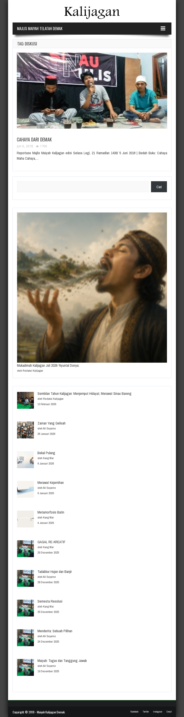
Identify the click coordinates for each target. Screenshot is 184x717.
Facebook (134, 711)
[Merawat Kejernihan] (25, 490)
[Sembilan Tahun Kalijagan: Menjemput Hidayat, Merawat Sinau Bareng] (25, 401)
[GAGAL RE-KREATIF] (25, 549)
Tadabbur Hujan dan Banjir (54, 571)
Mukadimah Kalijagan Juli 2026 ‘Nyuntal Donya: (48, 365)
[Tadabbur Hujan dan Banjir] (25, 579)
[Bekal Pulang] (25, 460)
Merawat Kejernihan (50, 482)
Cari (159, 186)
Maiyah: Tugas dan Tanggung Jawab (62, 660)
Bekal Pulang (46, 452)
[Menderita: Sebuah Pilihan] (25, 638)
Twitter (146, 711)
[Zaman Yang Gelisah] (25, 431)
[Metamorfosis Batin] (25, 520)
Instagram (157, 711)
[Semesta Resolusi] (25, 609)
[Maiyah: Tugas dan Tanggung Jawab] (25, 668)
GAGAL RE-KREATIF (51, 541)
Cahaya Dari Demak (34, 139)
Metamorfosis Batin (50, 512)
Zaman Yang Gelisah (51, 423)
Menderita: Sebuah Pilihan (54, 630)
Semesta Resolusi (49, 601)
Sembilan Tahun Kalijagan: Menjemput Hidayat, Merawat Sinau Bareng (84, 393)
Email (168, 711)
